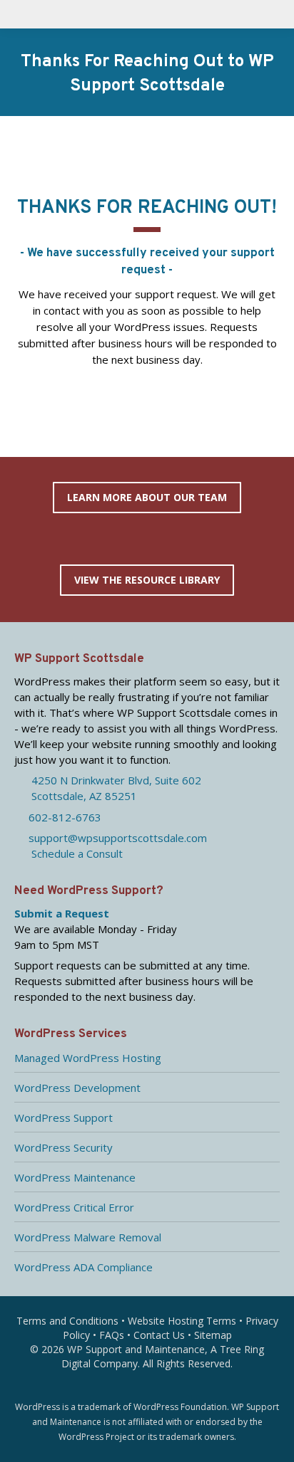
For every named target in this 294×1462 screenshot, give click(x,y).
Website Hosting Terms (182, 1320)
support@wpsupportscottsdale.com (115, 838)
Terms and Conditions (67, 1320)
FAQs (111, 1335)
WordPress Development (77, 1087)
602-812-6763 (62, 817)
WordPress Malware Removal (87, 1237)
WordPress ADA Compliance (83, 1267)
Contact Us (159, 1335)
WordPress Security (63, 1147)
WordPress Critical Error (74, 1207)
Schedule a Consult (73, 853)
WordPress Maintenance (75, 1177)
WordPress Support (63, 1117)
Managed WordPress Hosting (87, 1058)
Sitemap (213, 1335)
